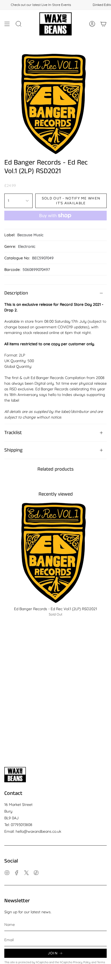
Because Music (30, 234)
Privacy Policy (82, 962)
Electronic (26, 246)
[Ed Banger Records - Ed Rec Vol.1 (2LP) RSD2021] (55, 552)
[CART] (103, 23)
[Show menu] (7, 23)
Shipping (13, 450)
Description (16, 293)
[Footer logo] (15, 774)
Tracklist (13, 432)
